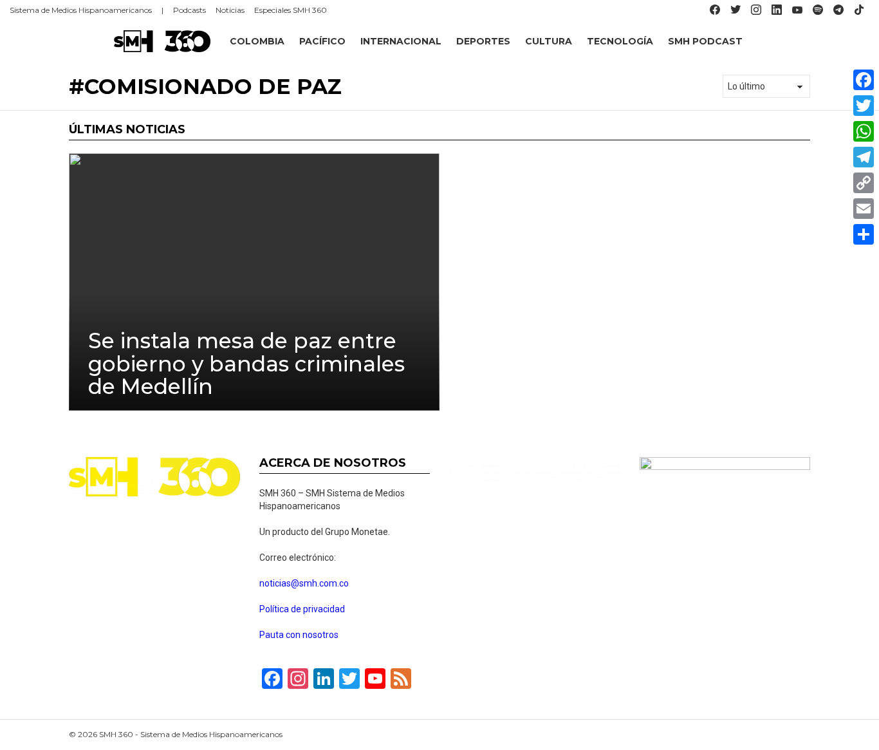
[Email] (863, 208)
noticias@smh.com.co (304, 583)
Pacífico (322, 41)
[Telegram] (863, 157)
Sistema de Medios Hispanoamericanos (81, 10)
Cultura (548, 41)
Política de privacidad (302, 609)
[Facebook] (863, 80)
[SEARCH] (864, 41)
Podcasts (189, 10)
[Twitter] (863, 105)
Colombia (257, 41)
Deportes (483, 41)
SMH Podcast (705, 41)
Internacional (400, 41)
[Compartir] (863, 234)
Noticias (230, 10)
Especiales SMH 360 (290, 10)
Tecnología (620, 41)
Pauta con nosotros (298, 635)
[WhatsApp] (863, 131)
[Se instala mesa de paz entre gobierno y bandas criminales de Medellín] (254, 282)
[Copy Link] (863, 183)
